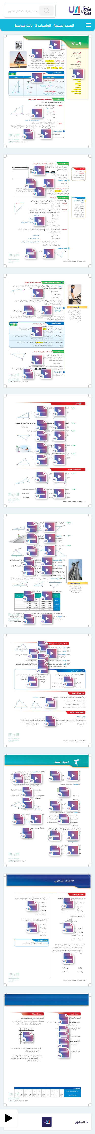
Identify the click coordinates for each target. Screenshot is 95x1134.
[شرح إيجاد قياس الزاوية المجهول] (37, 360)
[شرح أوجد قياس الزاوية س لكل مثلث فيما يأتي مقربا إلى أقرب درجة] (59, 459)
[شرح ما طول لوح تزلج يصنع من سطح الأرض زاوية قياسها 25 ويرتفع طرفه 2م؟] (46, 310)
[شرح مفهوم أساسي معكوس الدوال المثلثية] (37, 331)
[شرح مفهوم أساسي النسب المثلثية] (36, 77)
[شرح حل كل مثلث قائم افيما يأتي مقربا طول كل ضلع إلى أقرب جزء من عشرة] (49, 527)
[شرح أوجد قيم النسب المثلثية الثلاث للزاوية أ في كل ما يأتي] (59, 411)
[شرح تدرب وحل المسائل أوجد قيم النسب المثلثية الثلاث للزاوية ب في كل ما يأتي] (59, 476)
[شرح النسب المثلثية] (36, 53)
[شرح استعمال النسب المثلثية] (39, 191)
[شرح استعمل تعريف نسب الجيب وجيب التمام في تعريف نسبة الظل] (51, 653)
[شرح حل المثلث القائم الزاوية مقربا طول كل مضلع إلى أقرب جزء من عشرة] (39, 221)
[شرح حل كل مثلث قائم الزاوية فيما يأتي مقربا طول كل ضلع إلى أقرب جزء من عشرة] (59, 436)
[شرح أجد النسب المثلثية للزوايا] (78, 74)
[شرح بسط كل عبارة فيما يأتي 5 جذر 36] (72, 775)
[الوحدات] (88, 25)
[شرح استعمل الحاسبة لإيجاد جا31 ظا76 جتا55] (48, 183)
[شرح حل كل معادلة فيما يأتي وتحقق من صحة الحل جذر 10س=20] (72, 805)
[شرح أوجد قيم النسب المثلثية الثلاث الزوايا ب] (45, 134)
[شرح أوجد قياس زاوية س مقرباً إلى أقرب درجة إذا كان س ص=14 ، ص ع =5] (45, 374)
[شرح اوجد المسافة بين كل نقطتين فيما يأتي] (72, 850)
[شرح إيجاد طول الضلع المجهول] (37, 293)
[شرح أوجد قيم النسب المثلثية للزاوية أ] (36, 819)
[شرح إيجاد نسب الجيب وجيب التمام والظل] (36, 113)
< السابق (81, 1121)
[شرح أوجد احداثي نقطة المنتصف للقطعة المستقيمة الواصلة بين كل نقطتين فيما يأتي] (36, 778)
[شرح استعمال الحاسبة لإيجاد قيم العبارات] (39, 170)
